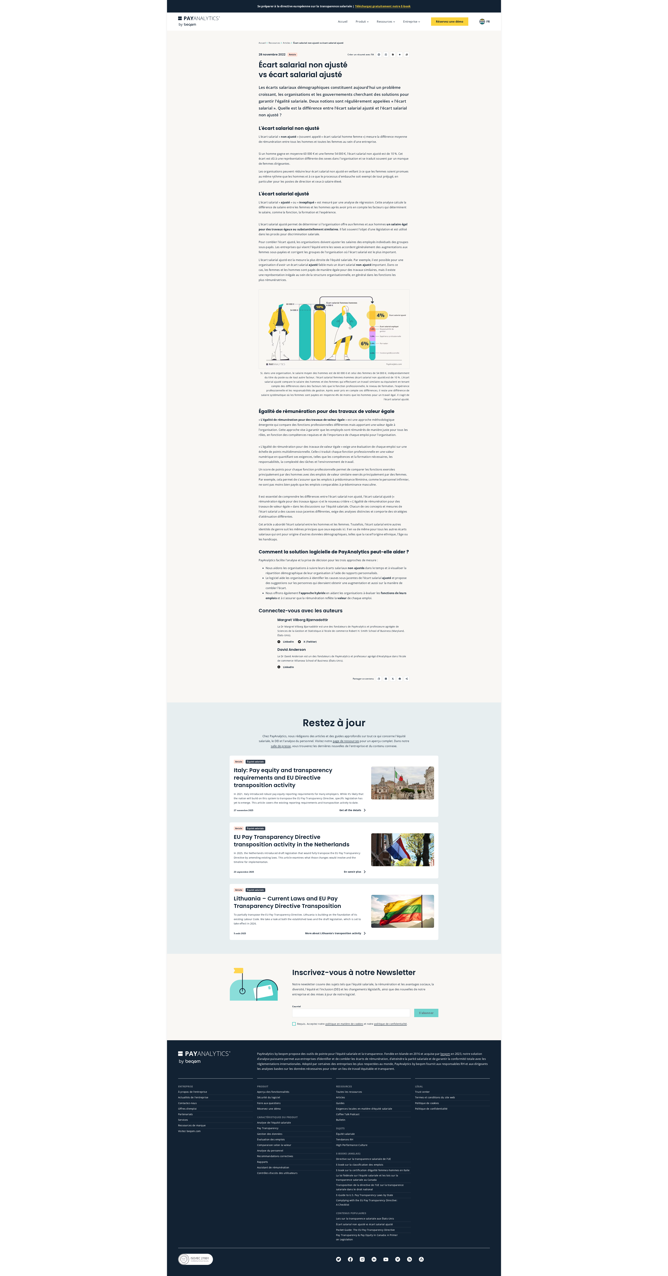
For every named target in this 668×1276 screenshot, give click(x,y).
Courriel (296, 1006)
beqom (445, 1054)
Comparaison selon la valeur (274, 1145)
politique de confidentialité (390, 1023)
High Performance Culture (351, 1145)
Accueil (342, 21)
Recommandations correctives (275, 1156)
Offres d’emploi (187, 1108)
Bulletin (340, 1119)
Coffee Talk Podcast (347, 1114)
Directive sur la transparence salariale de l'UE (363, 1159)
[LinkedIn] (374, 1259)
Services (183, 1119)
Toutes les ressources (349, 1091)
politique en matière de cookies (344, 1023)
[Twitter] (338, 1259)
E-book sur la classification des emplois (359, 1164)
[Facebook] (350, 1259)
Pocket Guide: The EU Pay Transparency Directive (365, 1229)
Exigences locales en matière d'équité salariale (364, 1108)
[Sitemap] (421, 1259)
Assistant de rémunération (273, 1167)
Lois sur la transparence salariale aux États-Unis (365, 1218)
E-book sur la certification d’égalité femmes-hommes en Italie (372, 1170)
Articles (340, 1097)
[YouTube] (385, 1259)
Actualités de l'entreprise (193, 1097)
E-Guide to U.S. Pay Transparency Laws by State (364, 1195)
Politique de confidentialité (431, 1108)
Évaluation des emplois (271, 1139)
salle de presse (281, 746)
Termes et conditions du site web (435, 1097)
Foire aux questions (269, 1103)
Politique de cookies (427, 1103)
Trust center (422, 1091)
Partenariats (185, 1114)
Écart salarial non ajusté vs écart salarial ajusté (364, 1224)
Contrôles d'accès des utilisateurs (277, 1173)
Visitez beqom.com (189, 1131)
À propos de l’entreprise (192, 1091)
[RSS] (409, 1259)
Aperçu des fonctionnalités (273, 1091)
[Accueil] (199, 21)
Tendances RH (344, 1139)
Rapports (262, 1162)
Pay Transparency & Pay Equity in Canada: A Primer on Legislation (367, 1237)
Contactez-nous (187, 1103)
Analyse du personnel (270, 1150)
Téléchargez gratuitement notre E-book (383, 6)
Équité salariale (345, 1134)
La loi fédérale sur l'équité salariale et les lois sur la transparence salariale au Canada (367, 1177)
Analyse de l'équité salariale (274, 1122)
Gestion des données (269, 1134)
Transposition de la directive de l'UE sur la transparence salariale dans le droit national (370, 1187)
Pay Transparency (267, 1128)
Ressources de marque (192, 1125)
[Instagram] (362, 1259)
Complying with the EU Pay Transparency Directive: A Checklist (366, 1202)
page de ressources (346, 741)
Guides (340, 1103)
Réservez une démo (269, 1108)
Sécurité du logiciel (268, 1097)
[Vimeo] (397, 1259)
